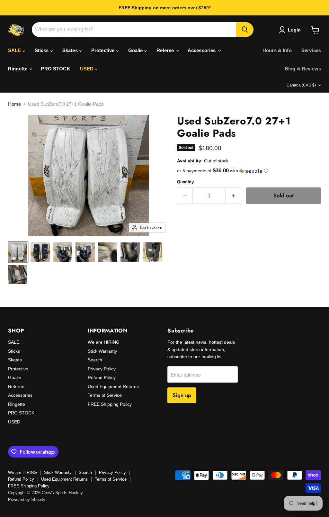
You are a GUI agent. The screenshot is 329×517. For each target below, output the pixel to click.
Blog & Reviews (303, 68)
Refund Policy (102, 377)
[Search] (244, 29)
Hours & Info (277, 50)
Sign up (182, 395)
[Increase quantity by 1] (233, 195)
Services (311, 50)
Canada (301, 85)
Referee (165, 50)
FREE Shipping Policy (110, 404)
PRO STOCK (55, 68)
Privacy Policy (102, 368)
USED (87, 68)
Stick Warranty (102, 351)
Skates (70, 50)
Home (14, 104)
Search (95, 359)
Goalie (136, 50)
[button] (249, 171)
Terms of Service (105, 395)
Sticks (42, 50)
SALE (15, 50)
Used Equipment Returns (113, 386)
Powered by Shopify (26, 499)
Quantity (185, 181)
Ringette (18, 68)
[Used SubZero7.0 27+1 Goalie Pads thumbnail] (17, 252)
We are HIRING (104, 342)
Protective (103, 50)
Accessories (202, 50)
